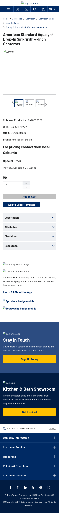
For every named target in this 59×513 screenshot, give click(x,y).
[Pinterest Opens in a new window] (18, 487)
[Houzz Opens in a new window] (33, 487)
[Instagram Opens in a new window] (48, 487)
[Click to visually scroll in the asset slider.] (12, 102)
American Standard (22, 139)
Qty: (6, 177)
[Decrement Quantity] (26, 187)
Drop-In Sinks (12, 23)
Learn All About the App (17, 292)
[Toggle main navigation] (8, 9)
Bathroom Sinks (46, 18)
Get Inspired (29, 412)
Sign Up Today (29, 359)
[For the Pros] (18, 9)
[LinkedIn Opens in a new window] (25, 487)
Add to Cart (29, 196)
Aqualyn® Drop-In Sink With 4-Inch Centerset (26, 27)
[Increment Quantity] (26, 183)
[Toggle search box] (35, 9)
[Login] (26, 9)
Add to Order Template (21, 204)
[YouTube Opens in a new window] (40, 487)
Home (5, 18)
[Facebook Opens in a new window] (10, 487)
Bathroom (30, 18)
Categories (17, 18)
